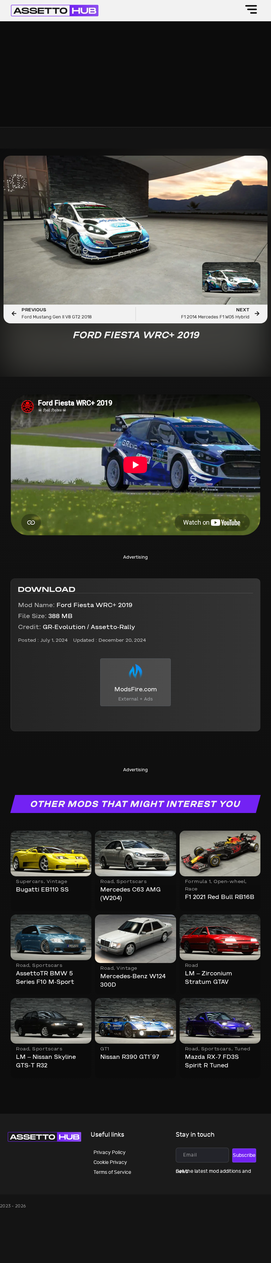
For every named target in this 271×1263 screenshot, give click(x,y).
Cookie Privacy (110, 1162)
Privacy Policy (110, 1152)
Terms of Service (112, 1172)
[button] (251, 10)
